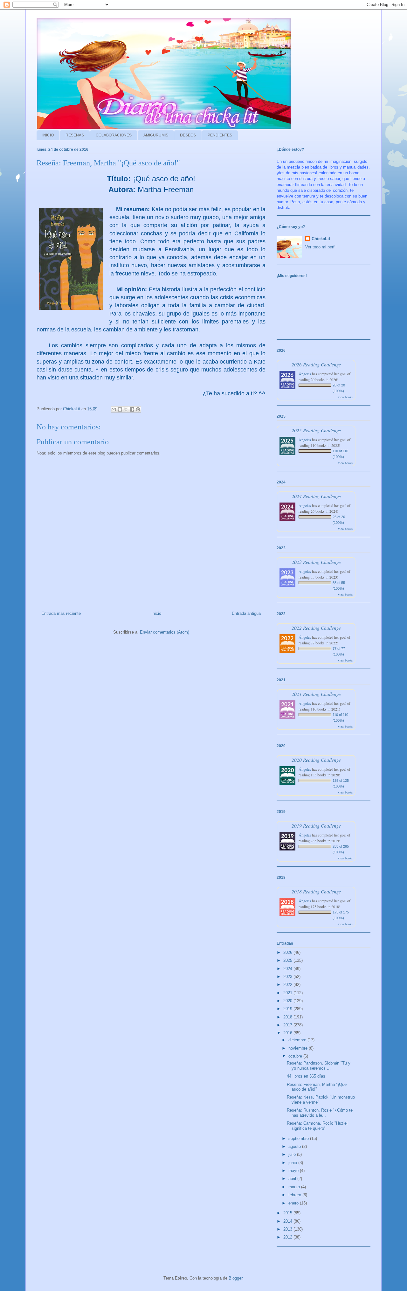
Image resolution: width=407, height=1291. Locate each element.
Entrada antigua (246, 613)
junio (293, 1162)
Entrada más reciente (61, 613)
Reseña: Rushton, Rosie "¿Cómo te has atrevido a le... (320, 1113)
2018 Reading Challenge (316, 891)
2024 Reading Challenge (316, 496)
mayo (294, 1170)
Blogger (235, 1278)
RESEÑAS (75, 135)
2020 (288, 1000)
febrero (295, 1194)
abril (292, 1178)
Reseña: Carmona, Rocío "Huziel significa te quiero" (317, 1126)
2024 (288, 968)
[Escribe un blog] (120, 409)
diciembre (297, 1040)
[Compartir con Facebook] (132, 409)
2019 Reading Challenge (316, 825)
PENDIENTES (220, 135)
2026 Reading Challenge (316, 364)
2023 (288, 976)
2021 (288, 992)
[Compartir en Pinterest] (138, 409)
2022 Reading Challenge (316, 627)
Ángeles (305, 373)
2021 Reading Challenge (316, 694)
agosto (295, 1146)
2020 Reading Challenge (316, 759)
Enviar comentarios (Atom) (164, 632)
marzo (294, 1186)
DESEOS (188, 135)
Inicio (156, 613)
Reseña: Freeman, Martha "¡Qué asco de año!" (317, 1087)
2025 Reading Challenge (316, 430)
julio (292, 1154)
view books (345, 397)
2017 (288, 1025)
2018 (288, 1017)
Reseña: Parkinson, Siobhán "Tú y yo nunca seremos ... (318, 1066)
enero (294, 1203)
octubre (295, 1056)
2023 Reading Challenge (316, 562)
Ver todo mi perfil (320, 247)
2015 (288, 1213)
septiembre (299, 1138)
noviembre (298, 1048)
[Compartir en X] (126, 409)
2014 (288, 1221)
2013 (288, 1229)
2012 (288, 1237)
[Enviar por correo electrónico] (114, 409)
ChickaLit (321, 238)
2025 (288, 960)
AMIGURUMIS (155, 135)
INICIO (48, 135)
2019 (288, 1008)
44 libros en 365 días (306, 1076)
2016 (288, 1033)
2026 (288, 952)
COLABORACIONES (114, 135)
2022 (288, 984)
